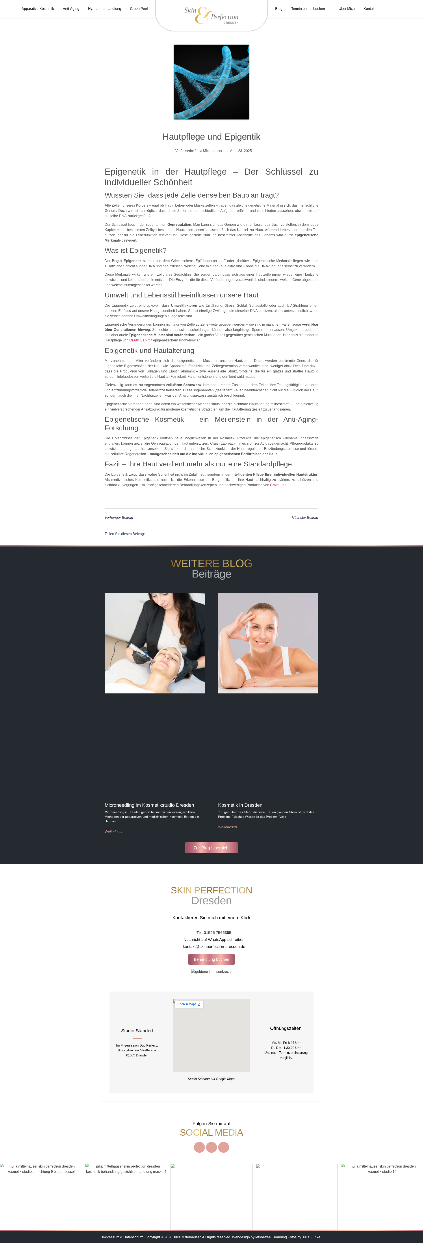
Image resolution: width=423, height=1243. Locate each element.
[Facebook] (211, 1147)
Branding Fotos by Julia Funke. (297, 1237)
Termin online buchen (308, 9)
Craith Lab (138, 340)
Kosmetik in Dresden (240, 805)
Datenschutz (133, 1237)
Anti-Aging (71, 9)
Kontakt (369, 9)
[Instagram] (199, 1147)
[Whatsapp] (223, 1147)
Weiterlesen (114, 832)
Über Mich (347, 9)
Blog (278, 9)
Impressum (110, 1237)
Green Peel (139, 9)
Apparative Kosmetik (38, 9)
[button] (153, 533)
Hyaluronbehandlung (104, 9)
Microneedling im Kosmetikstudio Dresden (149, 805)
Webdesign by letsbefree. (252, 1237)
